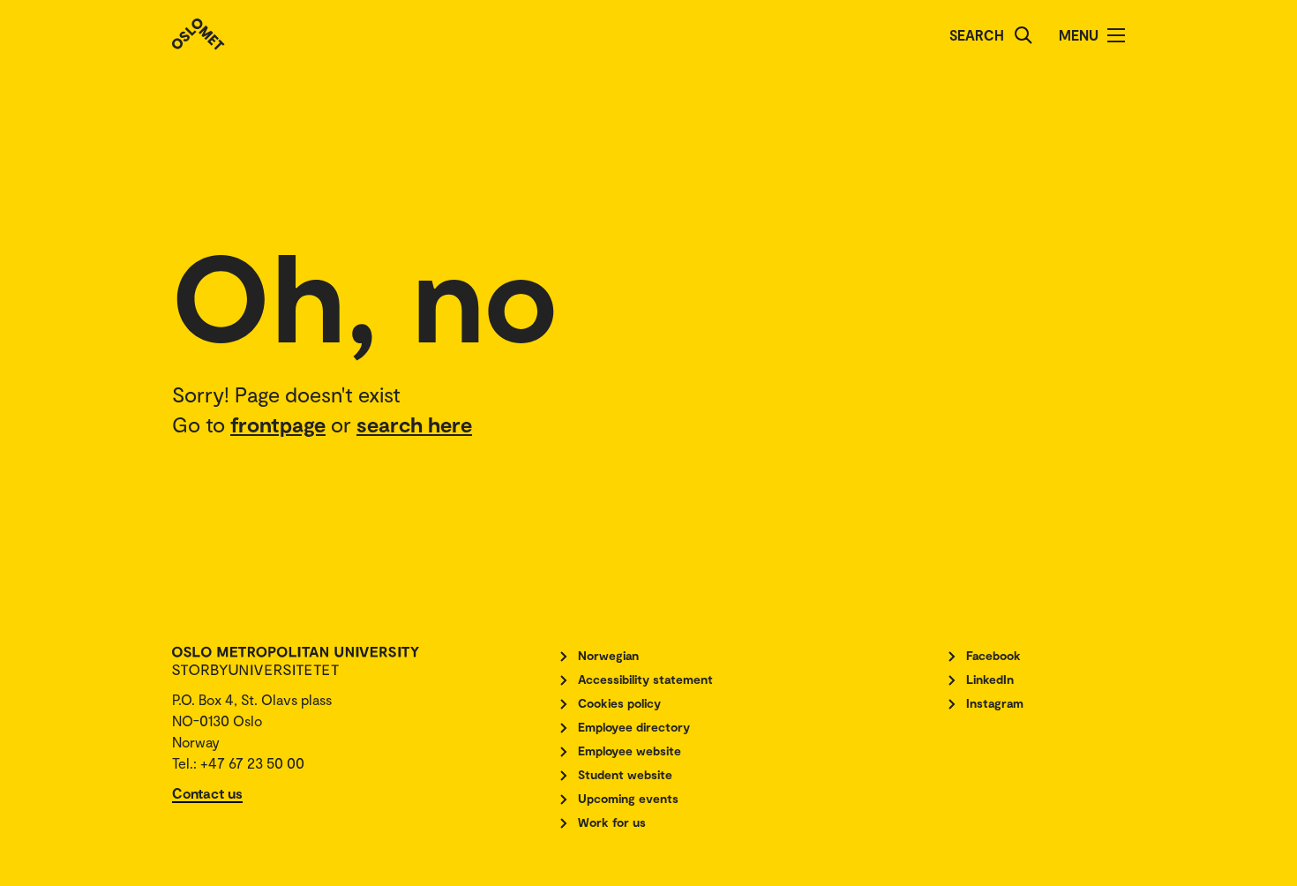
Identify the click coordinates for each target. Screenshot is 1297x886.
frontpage (278, 424)
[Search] (1023, 35)
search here (414, 424)
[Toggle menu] (1116, 35)
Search (976, 34)
